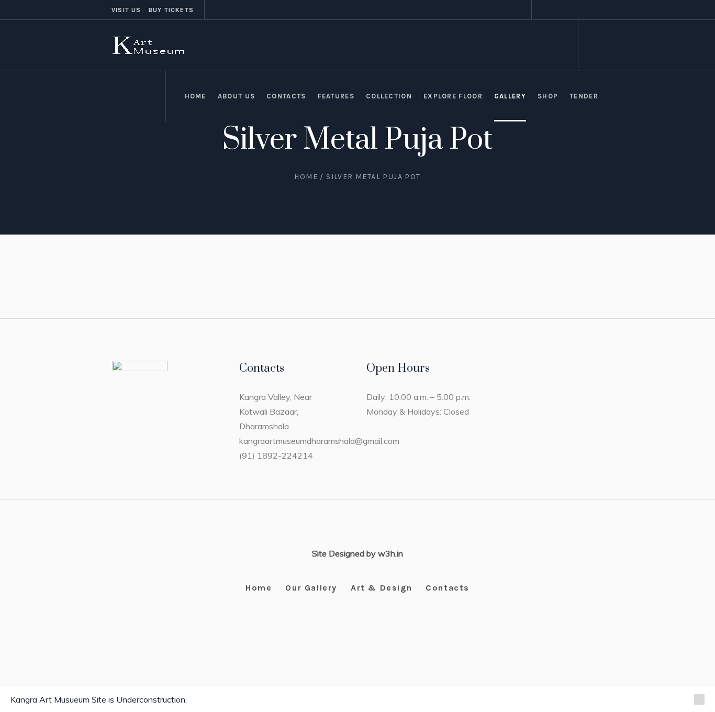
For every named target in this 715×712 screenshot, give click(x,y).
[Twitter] (583, 10)
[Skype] (595, 10)
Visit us (126, 10)
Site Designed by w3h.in (357, 553)
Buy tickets (171, 10)
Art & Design (381, 588)
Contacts (448, 588)
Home (306, 176)
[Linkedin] (545, 10)
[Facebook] (558, 10)
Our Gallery (311, 588)
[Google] (570, 10)
